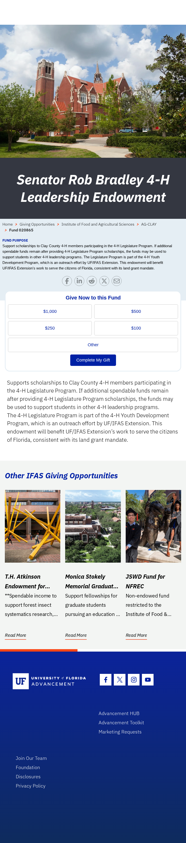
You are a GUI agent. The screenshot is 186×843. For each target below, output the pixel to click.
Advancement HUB (119, 713)
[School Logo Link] (50, 681)
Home (7, 224)
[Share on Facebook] (68, 282)
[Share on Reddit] (93, 282)
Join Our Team (31, 758)
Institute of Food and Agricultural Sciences (98, 224)
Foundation (28, 767)
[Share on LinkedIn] (80, 282)
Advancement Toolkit (121, 722)
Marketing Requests (120, 731)
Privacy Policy (31, 785)
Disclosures (28, 776)
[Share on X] (105, 282)
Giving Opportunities (37, 224)
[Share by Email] (118, 282)
